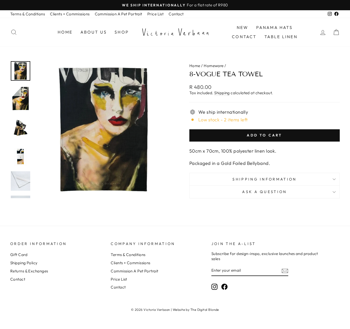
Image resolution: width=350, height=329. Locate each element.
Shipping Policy (24, 262)
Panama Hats (274, 27)
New (243, 27)
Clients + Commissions (69, 14)
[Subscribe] (285, 270)
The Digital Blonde (204, 309)
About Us (93, 32)
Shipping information (264, 179)
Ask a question (264, 191)
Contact (176, 14)
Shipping (222, 92)
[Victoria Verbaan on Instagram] (214, 287)
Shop (122, 32)
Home (65, 32)
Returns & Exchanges (29, 271)
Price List (155, 14)
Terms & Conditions (27, 14)
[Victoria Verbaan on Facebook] (224, 287)
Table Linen (280, 36)
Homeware (214, 65)
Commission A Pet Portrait (118, 14)
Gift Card (18, 254)
